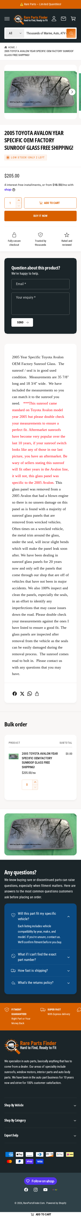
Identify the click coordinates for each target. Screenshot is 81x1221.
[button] (7, 18)
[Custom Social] (55, 1189)
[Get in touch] (63, 18)
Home (11, 47)
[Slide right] (72, 92)
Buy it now (40, 215)
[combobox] (51, 33)
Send (20, 322)
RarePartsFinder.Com (34, 1203)
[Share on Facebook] (14, 693)
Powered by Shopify (56, 1203)
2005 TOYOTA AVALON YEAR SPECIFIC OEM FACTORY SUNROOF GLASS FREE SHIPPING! (39, 53)
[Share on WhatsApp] (29, 693)
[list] (40, 1016)
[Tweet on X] (22, 693)
